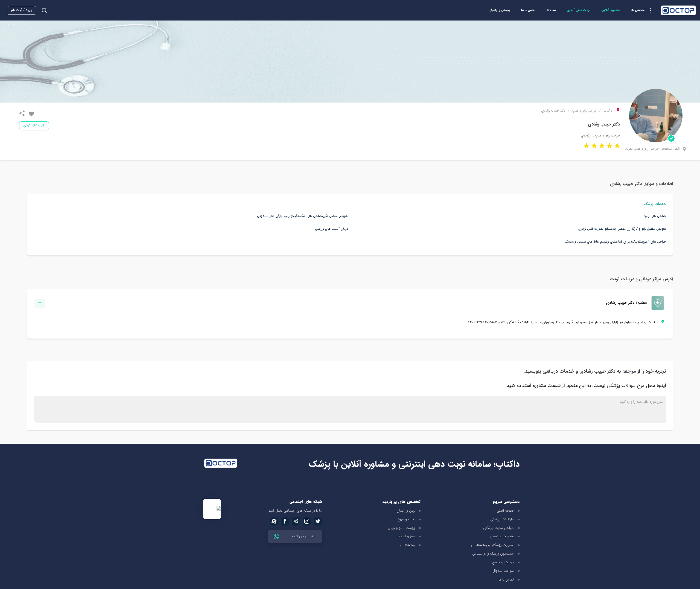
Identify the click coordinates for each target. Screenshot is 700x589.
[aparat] (274, 521)
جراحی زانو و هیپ (584, 110)
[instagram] (307, 521)
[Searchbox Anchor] (42, 10)
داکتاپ (607, 110)
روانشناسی (407, 545)
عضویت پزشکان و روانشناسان (492, 545)
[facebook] (285, 521)
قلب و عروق (406, 519)
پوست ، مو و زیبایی (400, 528)
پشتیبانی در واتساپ (302, 536)
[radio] (617, 145)
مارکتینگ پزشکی (502, 519)
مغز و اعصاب (405, 536)
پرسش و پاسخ (500, 10)
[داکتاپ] (678, 10)
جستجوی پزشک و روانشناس (493, 553)
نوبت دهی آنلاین (578, 10)
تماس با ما (528, 10)
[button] (643, 10)
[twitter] (318, 521)
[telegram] (296, 521)
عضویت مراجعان (502, 537)
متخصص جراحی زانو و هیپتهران (648, 148)
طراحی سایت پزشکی (498, 528)
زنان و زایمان (405, 511)
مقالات (551, 10)
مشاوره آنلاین (610, 10)
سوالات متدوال (503, 571)
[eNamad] (212, 509)
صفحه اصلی (505, 511)
